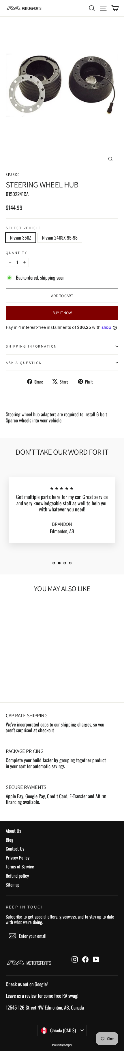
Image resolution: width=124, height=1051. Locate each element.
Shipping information (31, 346)
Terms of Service (20, 866)
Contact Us (15, 848)
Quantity (16, 253)
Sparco (13, 174)
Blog (9, 839)
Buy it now (62, 312)
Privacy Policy (17, 857)
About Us (13, 830)
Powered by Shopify (62, 1045)
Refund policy (17, 875)
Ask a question (24, 362)
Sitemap (12, 884)
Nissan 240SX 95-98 (60, 237)
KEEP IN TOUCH (25, 907)
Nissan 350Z (20, 237)
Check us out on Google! (27, 984)
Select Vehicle (24, 228)
